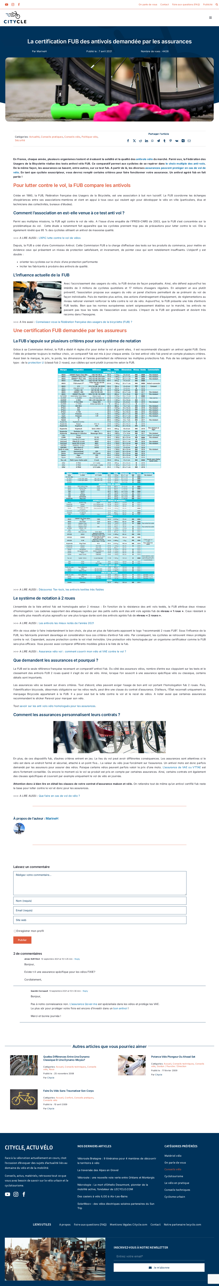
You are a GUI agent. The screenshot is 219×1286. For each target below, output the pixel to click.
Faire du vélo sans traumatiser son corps (68, 1090)
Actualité (34, 136)
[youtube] (6, 4)
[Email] (189, 140)
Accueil (59, 1066)
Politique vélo (90, 136)
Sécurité (20, 140)
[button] (217, 4)
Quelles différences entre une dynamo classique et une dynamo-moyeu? (66, 1058)
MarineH (42, 51)
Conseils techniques (75, 1066)
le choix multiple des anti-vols (185, 163)
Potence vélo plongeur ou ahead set (173, 1056)
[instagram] (12, 4)
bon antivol (120, 1008)
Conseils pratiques (52, 136)
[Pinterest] (171, 140)
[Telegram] (158, 140)
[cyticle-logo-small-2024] (15, 12)
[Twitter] (134, 140)
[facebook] (18, 4)
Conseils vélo (72, 136)
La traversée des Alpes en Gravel (98, 1170)
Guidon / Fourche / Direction (171, 1066)
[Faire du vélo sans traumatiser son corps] (24, 1091)
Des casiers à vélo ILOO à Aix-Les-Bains (102, 1196)
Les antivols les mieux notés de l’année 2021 (66, 623)
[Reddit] (140, 140)
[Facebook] (128, 140)
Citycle (50, 1077)
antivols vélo (144, 159)
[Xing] (183, 140)
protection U (36, 362)
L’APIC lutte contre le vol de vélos (59, 237)
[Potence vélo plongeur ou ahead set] (132, 1057)
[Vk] (177, 140)
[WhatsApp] (152, 140)
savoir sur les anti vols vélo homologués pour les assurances (57, 706)
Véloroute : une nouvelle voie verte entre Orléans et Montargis (116, 1177)
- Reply (76, 959)
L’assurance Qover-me (83, 1004)
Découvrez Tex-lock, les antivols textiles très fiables (71, 589)
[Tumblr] (164, 140)
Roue (51, 1069)
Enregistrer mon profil (30, 930)
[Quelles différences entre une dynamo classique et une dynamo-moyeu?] (24, 1057)
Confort (69, 1097)
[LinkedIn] (146, 140)
